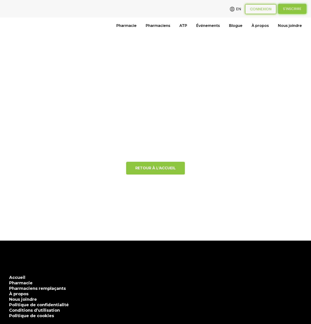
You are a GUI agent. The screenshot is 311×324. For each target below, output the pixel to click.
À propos (260, 25)
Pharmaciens (158, 25)
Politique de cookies (31, 315)
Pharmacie (126, 25)
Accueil (17, 277)
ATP (183, 25)
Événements (208, 25)
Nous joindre (290, 25)
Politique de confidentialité (39, 304)
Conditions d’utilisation (34, 310)
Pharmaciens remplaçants (37, 288)
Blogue (235, 25)
